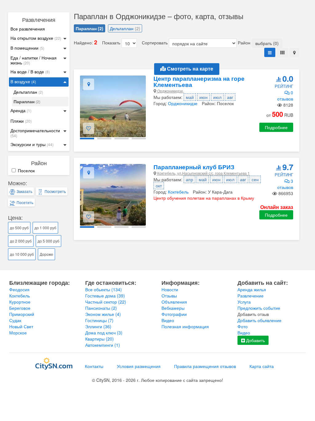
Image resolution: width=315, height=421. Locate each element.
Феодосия (19, 289)
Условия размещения (139, 366)
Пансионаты (101, 308)
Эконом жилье (103, 314)
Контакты (94, 366)
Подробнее (276, 127)
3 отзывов (285, 184)
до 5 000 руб (48, 240)
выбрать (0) (267, 43)
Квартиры (99, 339)
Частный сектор (105, 302)
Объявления (174, 302)
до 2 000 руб (21, 240)
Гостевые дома (105, 295)
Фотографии (174, 314)
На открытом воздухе (35, 38)
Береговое (19, 308)
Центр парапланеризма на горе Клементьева (199, 81)
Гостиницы (99, 320)
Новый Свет (21, 326)
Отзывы (169, 295)
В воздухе (23, 81)
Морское (18, 332)
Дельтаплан (28, 92)
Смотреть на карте (189, 69)
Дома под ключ (103, 332)
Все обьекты (103, 289)
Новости (169, 289)
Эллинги (98, 326)
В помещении (27, 48)
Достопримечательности (35, 133)
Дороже (46, 254)
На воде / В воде (30, 71)
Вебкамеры (173, 308)
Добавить (255, 340)
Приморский (21, 314)
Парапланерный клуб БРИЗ (194, 167)
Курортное (19, 302)
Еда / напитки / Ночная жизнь (33, 60)
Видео (167, 320)
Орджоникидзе (182, 103)
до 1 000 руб (45, 227)
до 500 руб (19, 227)
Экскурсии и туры (32, 144)
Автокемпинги (102, 345)
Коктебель (178, 192)
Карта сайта (261, 366)
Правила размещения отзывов (205, 366)
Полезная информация (185, 326)
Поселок (26, 170)
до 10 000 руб (22, 254)
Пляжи (21, 121)
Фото (242, 326)
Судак (15, 320)
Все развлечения (27, 29)
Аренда (20, 110)
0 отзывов (285, 95)
